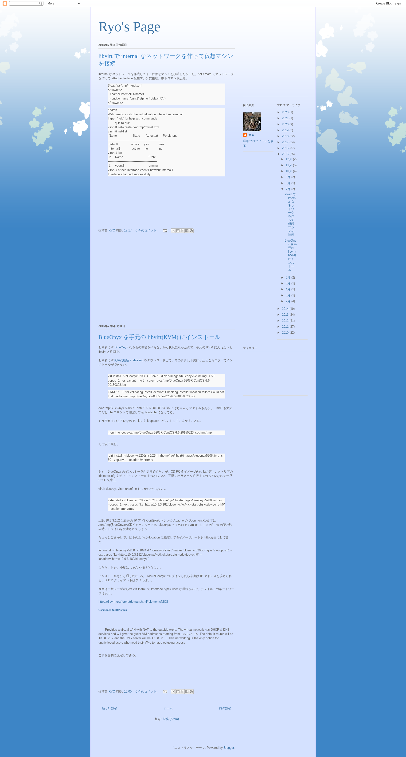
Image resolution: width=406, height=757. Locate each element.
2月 (288, 301)
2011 (285, 326)
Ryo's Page (129, 26)
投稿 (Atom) (171, 719)
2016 (285, 148)
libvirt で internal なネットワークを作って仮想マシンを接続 (290, 214)
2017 (285, 142)
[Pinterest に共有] (191, 230)
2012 (285, 321)
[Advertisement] (166, 280)
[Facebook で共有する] (186, 230)
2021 (285, 118)
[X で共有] (182, 230)
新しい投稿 (109, 708)
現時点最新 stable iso (128, 360)
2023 (285, 112)
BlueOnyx (121, 347)
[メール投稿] (164, 230)
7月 (288, 189)
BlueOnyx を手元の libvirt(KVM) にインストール (159, 337)
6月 (288, 277)
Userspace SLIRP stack (112, 610)
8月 (288, 183)
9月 (288, 177)
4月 (288, 289)
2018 (285, 136)
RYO (251, 135)
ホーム (168, 708)
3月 (288, 295)
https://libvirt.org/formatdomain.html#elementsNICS (133, 601)
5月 (288, 283)
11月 (289, 165)
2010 (285, 332)
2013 (285, 314)
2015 (285, 154)
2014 (285, 309)
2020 (285, 124)
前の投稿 (225, 708)
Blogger (229, 747)
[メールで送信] (173, 230)
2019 (285, 130)
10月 (289, 171)
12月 (289, 159)
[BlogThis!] (178, 230)
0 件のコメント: (147, 230)
